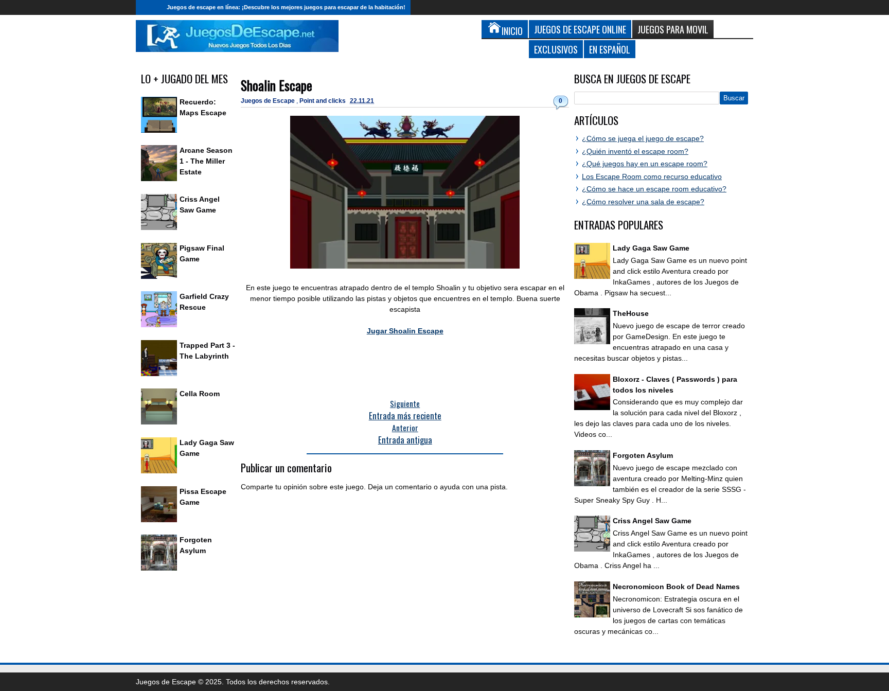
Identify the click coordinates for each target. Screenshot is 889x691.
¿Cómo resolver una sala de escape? (643, 202)
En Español (609, 49)
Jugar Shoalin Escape (405, 331)
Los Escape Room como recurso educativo (652, 176)
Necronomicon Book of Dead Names (676, 586)
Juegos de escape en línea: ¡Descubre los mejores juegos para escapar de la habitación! (286, 7)
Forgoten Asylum (643, 455)
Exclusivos (556, 49)
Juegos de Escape (268, 100)
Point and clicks (323, 100)
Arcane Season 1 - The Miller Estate (206, 161)
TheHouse (631, 313)
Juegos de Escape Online (580, 29)
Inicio (149, 7)
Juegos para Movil (672, 29)
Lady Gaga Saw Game (651, 248)
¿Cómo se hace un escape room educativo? (654, 189)
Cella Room (200, 393)
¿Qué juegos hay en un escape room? (644, 164)
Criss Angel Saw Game (652, 521)
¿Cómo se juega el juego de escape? (643, 138)
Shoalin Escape (276, 85)
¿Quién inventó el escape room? (635, 151)
